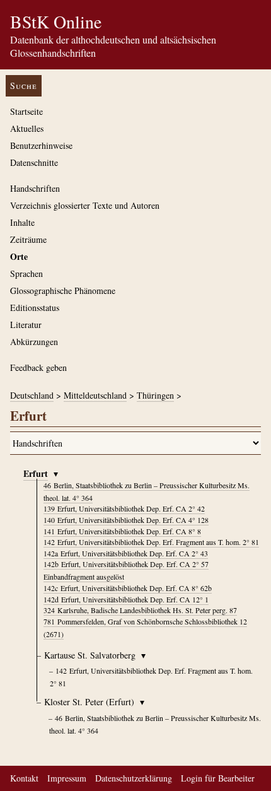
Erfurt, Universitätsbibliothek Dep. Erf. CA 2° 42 (124, 508)
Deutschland (32, 395)
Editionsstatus (34, 307)
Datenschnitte (34, 162)
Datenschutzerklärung (133, 778)
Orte (19, 256)
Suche (23, 85)
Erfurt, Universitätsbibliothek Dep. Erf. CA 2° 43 (125, 553)
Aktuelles (26, 128)
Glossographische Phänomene (62, 290)
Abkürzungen (34, 342)
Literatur (26, 325)
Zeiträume (28, 239)
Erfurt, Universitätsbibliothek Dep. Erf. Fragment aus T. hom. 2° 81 (151, 542)
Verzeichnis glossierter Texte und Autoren (84, 205)
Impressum (66, 778)
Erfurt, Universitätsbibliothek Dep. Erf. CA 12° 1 (126, 599)
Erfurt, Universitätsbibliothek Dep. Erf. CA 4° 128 (126, 520)
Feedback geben (38, 367)
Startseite (26, 111)
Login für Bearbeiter (218, 778)
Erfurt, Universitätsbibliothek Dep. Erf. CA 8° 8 (122, 531)
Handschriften (35, 188)
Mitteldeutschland (95, 395)
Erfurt (35, 473)
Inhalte (22, 222)
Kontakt (24, 778)
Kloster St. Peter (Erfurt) (89, 702)
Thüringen (155, 395)
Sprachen (26, 273)
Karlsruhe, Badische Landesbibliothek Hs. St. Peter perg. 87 (140, 610)
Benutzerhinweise (41, 145)
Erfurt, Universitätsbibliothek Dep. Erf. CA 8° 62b (127, 588)
